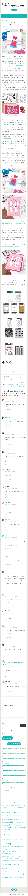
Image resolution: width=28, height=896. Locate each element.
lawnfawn (3, 846)
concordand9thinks (6, 822)
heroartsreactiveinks (7, 839)
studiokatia (15, 868)
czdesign (18, 822)
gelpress (16, 829)
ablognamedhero (6, 805)
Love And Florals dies (6, 223)
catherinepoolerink (6, 815)
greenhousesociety (16, 831)
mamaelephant (14, 849)
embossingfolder (21, 827)
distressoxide (16, 825)
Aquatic (3, 124)
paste (7, 858)
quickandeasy (21, 862)
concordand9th (6, 819)
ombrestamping (11, 856)
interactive (13, 843)
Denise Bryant (8, 626)
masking (19, 849)
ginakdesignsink (5, 831)
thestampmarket (6, 873)
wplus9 (24, 877)
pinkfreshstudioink (21, 860)
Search (3, 723)
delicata (3, 825)
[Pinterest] (15, 10)
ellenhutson (13, 827)
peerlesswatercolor (17, 858)
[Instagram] (12, 10)
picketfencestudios (5, 860)
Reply (6, 412)
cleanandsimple (15, 815)
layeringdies (9, 846)
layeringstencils (6, 849)
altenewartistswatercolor (12, 808)
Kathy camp (7, 502)
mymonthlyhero (20, 371)
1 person (10, 409)
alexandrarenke (22, 805)
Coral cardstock (7, 138)
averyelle (19, 810)
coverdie (16, 822)
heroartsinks (16, 837)
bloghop (6, 371)
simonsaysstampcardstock (6, 866)
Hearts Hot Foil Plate (20, 222)
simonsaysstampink (14, 866)
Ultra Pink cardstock (16, 136)
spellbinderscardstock (22, 866)
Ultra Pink (8, 160)
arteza (17, 810)
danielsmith (22, 822)
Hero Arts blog (19, 65)
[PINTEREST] (15, 889)
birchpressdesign (6, 812)
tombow (3, 874)
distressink (7, 825)
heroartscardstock (7, 837)
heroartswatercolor (19, 839)
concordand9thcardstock (16, 819)
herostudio (4, 841)
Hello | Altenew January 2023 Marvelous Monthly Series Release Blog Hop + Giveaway (14, 384)
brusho (19, 812)
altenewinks (21, 808)
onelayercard (18, 856)
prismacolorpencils (14, 862)
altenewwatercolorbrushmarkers (7, 810)
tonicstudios (6, 874)
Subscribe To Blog (7, 738)
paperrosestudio (4, 858)
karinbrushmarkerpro (19, 843)
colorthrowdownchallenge (13, 817)
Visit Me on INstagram (14, 743)
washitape (3, 877)
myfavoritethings (15, 851)
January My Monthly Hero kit (8, 70)
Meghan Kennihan (9, 417)
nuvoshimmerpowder (5, 856)
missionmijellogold (6, 851)
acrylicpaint (13, 805)
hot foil (14, 371)
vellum (19, 874)
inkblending (6, 843)
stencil (4, 869)
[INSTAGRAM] (12, 889)
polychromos (4, 862)
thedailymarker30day (20, 871)
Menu (14, 16)
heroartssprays (14, 839)
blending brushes (16, 122)
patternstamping (11, 858)
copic (12, 822)
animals (14, 810)
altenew (5, 807)
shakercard (4, 864)
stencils (8, 869)
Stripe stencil (10, 157)
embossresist (6, 830)
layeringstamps (18, 846)
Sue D (6, 594)
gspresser (7, 645)
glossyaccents (11, 831)
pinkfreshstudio (13, 860)
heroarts (11, 371)
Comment (20, 715)
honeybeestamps (10, 841)
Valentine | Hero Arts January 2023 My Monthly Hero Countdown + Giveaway (13, 378)
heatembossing (7, 834)
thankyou (13, 871)
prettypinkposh (8, 862)
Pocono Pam (7, 63)
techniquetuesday (6, 871)
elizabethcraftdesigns (6, 827)
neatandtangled (16, 853)
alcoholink (17, 805)
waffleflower (23, 874)
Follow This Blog (14, 731)
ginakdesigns (21, 830)
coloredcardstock (5, 817)
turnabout (16, 874)
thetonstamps (21, 873)
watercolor (9, 877)
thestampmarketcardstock (14, 873)
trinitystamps (11, 874)
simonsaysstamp (12, 864)
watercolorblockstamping (18, 877)
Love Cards (4, 20)
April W (6, 556)
